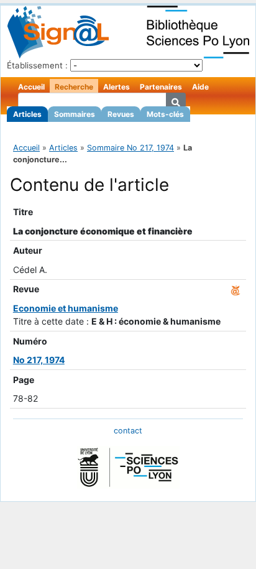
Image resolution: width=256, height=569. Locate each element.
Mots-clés (165, 114)
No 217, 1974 (39, 359)
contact (128, 430)
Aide (200, 86)
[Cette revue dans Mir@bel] (235, 289)
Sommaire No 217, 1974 (130, 147)
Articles (27, 114)
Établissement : (37, 65)
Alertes (116, 86)
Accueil (31, 86)
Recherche (74, 86)
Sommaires (74, 114)
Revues (120, 114)
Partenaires (161, 86)
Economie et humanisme (65, 308)
